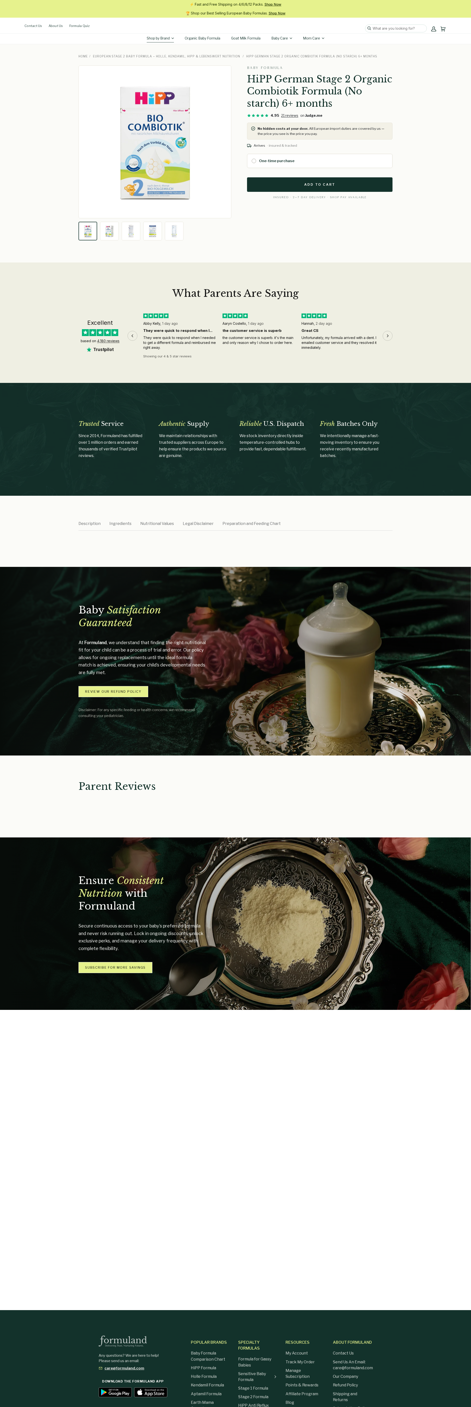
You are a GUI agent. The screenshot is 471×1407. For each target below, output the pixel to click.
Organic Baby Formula (202, 38)
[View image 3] (131, 231)
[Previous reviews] (132, 336)
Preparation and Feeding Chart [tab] (251, 523)
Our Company (345, 1376)
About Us (56, 26)
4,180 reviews (108, 341)
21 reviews (289, 115)
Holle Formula (204, 1376)
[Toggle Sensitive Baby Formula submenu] (275, 1376)
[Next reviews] (387, 336)
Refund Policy (345, 1385)
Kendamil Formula (207, 1385)
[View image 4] (152, 231)
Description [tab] (89, 523)
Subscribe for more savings (115, 967)
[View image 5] (174, 231)
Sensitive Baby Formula (252, 1376)
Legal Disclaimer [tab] (198, 523)
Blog (290, 1402)
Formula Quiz (79, 26)
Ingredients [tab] (120, 523)
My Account (297, 1353)
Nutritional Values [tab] (157, 523)
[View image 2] (109, 231)
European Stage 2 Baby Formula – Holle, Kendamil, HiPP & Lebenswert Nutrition (166, 56)
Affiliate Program (302, 1394)
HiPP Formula (203, 1368)
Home (83, 56)
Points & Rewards (302, 1385)
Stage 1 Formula (253, 1388)
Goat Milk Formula (246, 38)
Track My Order (300, 1362)
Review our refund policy (113, 691)
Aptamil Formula (206, 1394)
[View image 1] (87, 231)
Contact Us (33, 26)
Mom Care (311, 38)
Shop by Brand (158, 38)
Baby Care (279, 38)
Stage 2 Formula (253, 1396)
